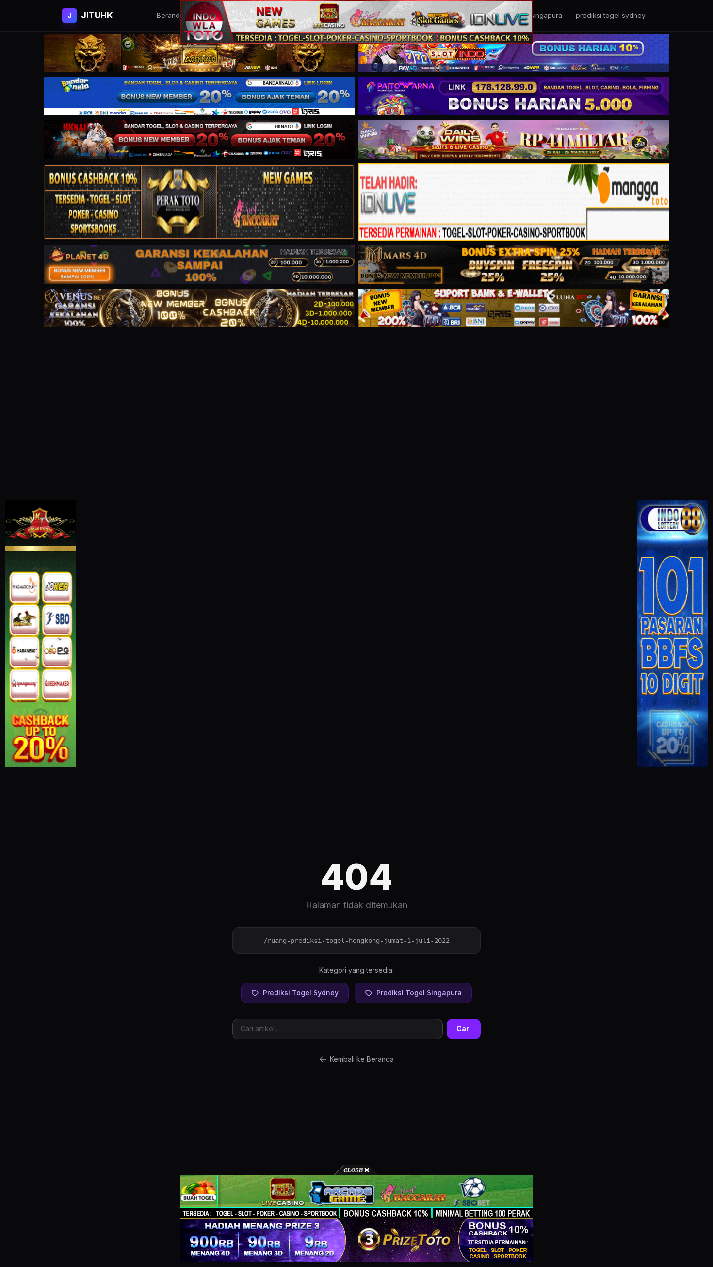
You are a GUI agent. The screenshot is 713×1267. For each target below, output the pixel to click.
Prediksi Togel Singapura (419, 993)
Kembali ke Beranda (362, 1059)
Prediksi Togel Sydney (301, 993)
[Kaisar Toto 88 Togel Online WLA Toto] (40, 633)
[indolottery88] (672, 633)
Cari (463, 1028)
